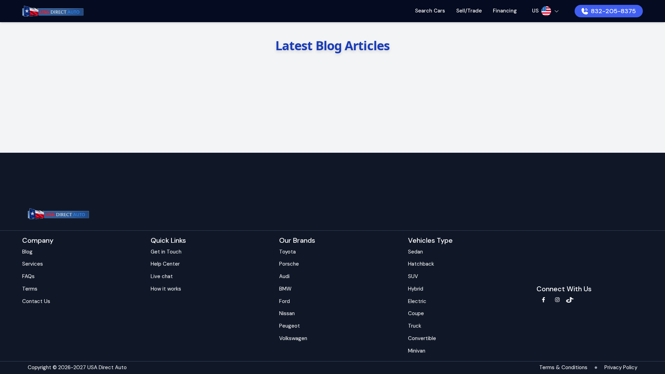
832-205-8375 (613, 11)
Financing (505, 10)
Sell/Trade (469, 10)
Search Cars (430, 10)
